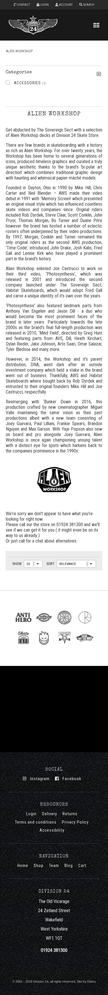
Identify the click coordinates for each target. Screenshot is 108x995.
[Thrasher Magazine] (64, 646)
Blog (69, 865)
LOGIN (44, 5)
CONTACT (23, 5)
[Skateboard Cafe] (23, 646)
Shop (38, 865)
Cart (82, 865)
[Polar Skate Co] (84, 625)
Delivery (49, 813)
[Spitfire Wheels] (44, 646)
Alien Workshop (19, 51)
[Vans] (84, 646)
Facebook (70, 778)
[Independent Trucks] (64, 625)
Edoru (91, 981)
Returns (69, 813)
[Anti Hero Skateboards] (23, 625)
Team (54, 865)
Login (31, 813)
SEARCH (88, 5)
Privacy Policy (75, 822)
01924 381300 (54, 950)
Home (22, 865)
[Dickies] (44, 625)
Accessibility (52, 830)
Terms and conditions (35, 822)
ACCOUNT (65, 5)
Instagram (38, 778)
